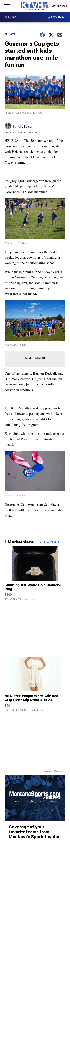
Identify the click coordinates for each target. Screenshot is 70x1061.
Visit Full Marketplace (52, 542)
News (10, 34)
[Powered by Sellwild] (59, 771)
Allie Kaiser (25, 126)
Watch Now (59, 6)
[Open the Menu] (6, 6)
